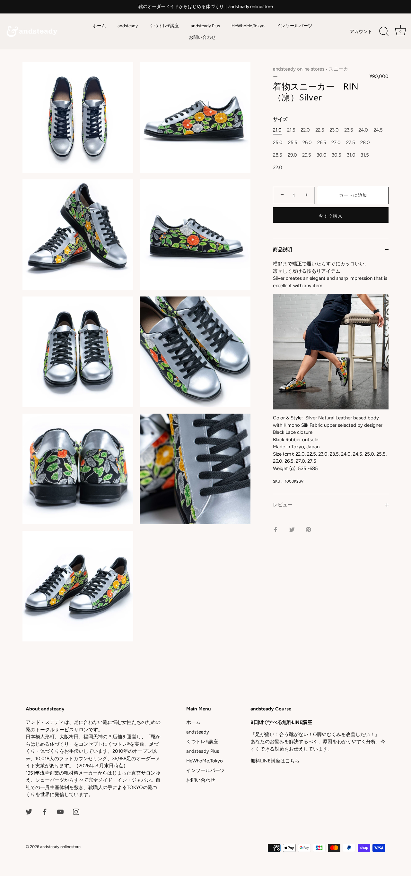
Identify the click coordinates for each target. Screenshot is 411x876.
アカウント (361, 31)
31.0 (351, 155)
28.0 (365, 142)
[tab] (331, 377)
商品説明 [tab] (282, 250)
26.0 (307, 142)
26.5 (321, 142)
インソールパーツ (294, 25)
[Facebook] (44, 811)
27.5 (350, 142)
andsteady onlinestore (60, 846)
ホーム (99, 25)
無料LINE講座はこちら (275, 761)
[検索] (384, 31)
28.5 (277, 155)
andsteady (128, 25)
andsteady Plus (205, 25)
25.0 (278, 142)
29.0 (292, 155)
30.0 (322, 155)
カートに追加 (353, 195)
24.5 (378, 130)
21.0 (277, 130)
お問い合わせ (202, 37)
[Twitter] (29, 811)
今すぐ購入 (330, 215)
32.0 (277, 167)
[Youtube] (60, 811)
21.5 (291, 130)
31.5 (365, 155)
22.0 (305, 130)
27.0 (336, 142)
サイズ (280, 119)
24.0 (363, 130)
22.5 (319, 130)
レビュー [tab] (282, 505)
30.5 (336, 155)
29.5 (306, 155)
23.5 (348, 130)
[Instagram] (76, 811)
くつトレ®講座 (164, 25)
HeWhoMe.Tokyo (248, 25)
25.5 (292, 142)
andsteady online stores (298, 69)
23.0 (334, 130)
